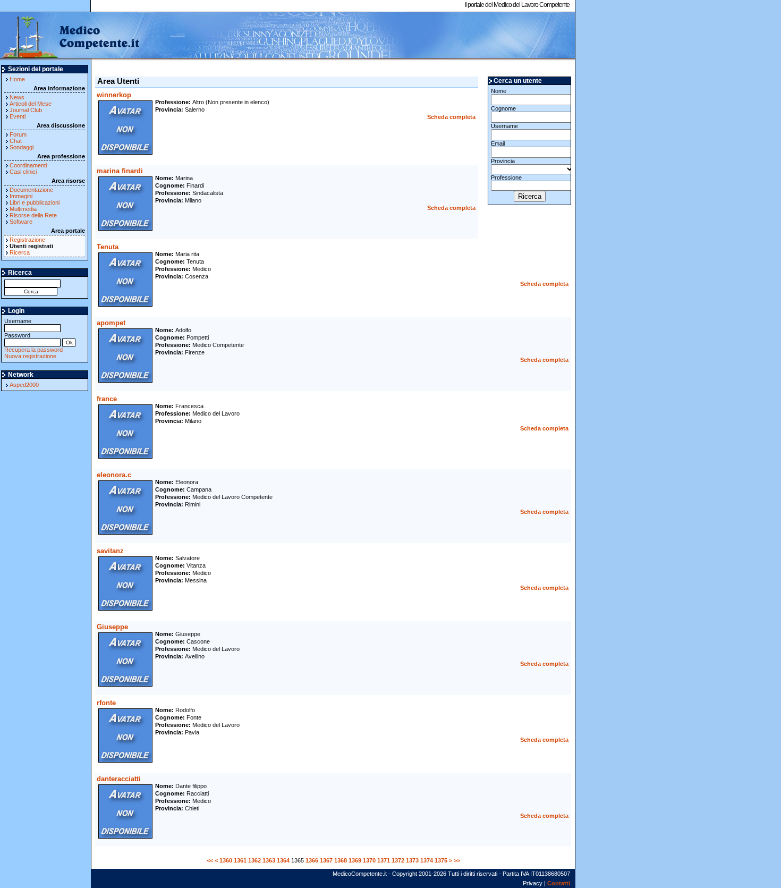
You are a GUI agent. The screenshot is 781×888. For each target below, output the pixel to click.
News (17, 97)
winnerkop (114, 95)
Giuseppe (112, 627)
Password (17, 335)
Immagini (21, 196)
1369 (355, 860)
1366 (311, 860)
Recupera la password (33, 349)
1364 (283, 860)
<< (210, 860)
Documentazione (31, 190)
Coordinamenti (28, 165)
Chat (16, 141)
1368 (340, 860)
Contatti (558, 883)
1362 (254, 860)
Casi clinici (23, 171)
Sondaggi (21, 147)
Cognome (503, 108)
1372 (398, 860)
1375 (441, 860)
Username (17, 321)
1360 (225, 860)
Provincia (503, 161)
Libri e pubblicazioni (35, 202)
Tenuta (107, 247)
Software (21, 221)
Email (498, 143)
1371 (383, 860)
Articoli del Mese (31, 103)
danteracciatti (119, 779)
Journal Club (26, 110)
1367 (326, 860)
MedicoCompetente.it (70, 36)
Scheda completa (451, 117)
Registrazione (27, 239)
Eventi (18, 116)
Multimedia (23, 209)
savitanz (110, 551)
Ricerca (20, 252)
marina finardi (120, 171)
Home (17, 79)
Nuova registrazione (30, 356)
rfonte (106, 703)
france (107, 399)
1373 (412, 860)
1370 (369, 860)
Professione (506, 177)
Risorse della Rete (33, 215)
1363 (268, 860)
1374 (426, 860)
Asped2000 (24, 385)
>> (457, 860)
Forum (18, 134)
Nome (498, 91)
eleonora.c (114, 475)
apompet (111, 323)
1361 (240, 860)
